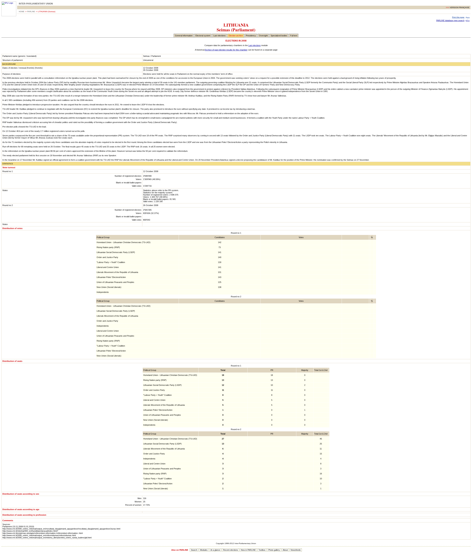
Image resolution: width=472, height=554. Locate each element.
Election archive (236, 35)
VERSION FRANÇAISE (459, 7)
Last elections (219, 35)
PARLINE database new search (450, 20)
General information (183, 35)
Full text (293, 35)
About (285, 550)
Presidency (251, 35)
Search (194, 550)
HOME (21, 12)
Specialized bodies (279, 35)
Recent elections (230, 550)
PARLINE (31, 12)
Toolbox (262, 550)
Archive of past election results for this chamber (226, 50)
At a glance (215, 550)
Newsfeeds (296, 550)
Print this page (458, 17)
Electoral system (202, 35)
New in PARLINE (248, 550)
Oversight (263, 35)
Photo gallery (274, 550)
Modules (204, 550)
